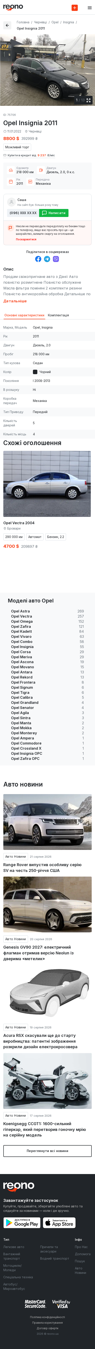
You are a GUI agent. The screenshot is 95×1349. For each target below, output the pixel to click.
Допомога (83, 1254)
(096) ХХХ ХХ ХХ (23, 213)
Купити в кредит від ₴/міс (31, 155)
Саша (21, 200)
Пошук (80, 1261)
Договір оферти (47, 1328)
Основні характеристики (24, 315)
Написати (57, 213)
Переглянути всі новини (47, 1151)
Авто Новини (15, 856)
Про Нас (81, 1247)
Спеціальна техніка (18, 1277)
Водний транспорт (54, 1258)
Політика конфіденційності (47, 1317)
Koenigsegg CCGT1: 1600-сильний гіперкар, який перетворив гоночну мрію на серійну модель (44, 1129)
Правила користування (47, 1322)
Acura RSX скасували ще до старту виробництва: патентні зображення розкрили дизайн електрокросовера (40, 1041)
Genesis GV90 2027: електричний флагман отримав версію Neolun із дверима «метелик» (38, 953)
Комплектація (58, 315)
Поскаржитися (26, 239)
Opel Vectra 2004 (18, 523)
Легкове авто (13, 1247)
